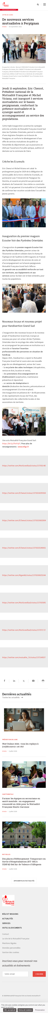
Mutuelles (6, 854)
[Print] (43, 681)
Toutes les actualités (11, 697)
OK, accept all (9, 1010)
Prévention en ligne (10, 739)
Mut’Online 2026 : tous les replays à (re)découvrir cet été (20, 745)
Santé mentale (7, 794)
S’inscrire (39, 974)
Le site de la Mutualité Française (15, 938)
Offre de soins (7, 15)
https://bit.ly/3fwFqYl (11, 444)
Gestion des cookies (10, 952)
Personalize (40, 1010)
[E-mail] (33, 681)
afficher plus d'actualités (24, 881)
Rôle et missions (10, 914)
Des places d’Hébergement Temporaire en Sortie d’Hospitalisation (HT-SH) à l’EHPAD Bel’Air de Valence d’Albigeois (24, 862)
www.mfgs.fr (23, 447)
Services (6, 923)
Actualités (7, 918)
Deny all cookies (25, 1010)
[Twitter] (24, 681)
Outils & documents (12, 927)
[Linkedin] (14, 681)
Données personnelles (11, 947)
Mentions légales (9, 943)
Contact (5, 934)
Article (4, 27)
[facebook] (4, 681)
